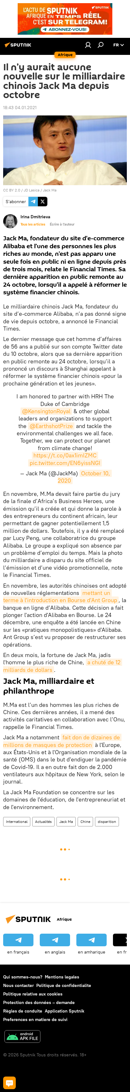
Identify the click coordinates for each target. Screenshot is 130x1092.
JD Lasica (31, 190)
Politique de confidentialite (63, 985)
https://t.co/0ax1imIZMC (65, 455)
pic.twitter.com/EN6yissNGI (65, 463)
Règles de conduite (22, 1011)
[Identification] (88, 44)
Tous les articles (33, 224)
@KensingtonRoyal (46, 411)
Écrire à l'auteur (62, 224)
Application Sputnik (64, 1011)
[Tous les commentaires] (9, 1083)
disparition (107, 821)
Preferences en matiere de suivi (35, 1019)
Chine (85, 821)
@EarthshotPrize (51, 426)
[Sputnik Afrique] (19, 47)
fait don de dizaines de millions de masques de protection (62, 741)
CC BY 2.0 (11, 190)
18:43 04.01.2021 (20, 107)
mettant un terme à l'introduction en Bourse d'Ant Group (60, 596)
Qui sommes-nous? (22, 977)
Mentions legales (62, 977)
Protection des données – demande (39, 1002)
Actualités (43, 821)
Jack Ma (49, 190)
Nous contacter (18, 985)
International (16, 821)
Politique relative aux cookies (32, 994)
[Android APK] (22, 1037)
